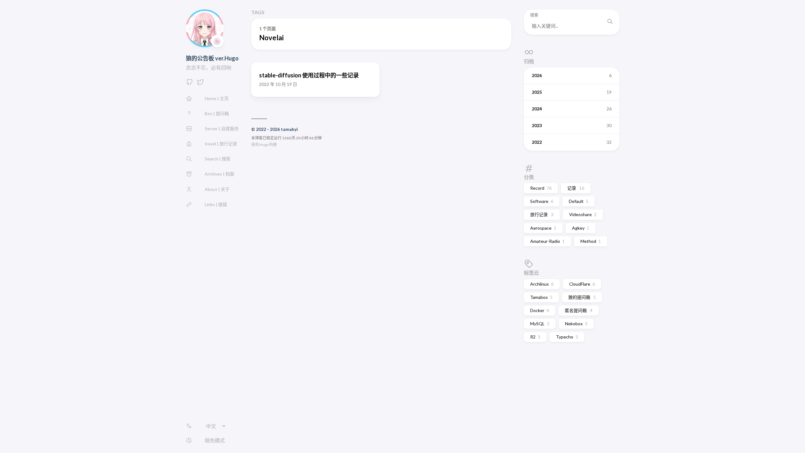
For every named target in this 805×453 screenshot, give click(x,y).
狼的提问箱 (582, 297)
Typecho (567, 336)
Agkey (580, 228)
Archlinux (541, 284)
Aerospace (543, 228)
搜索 (534, 15)
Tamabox (541, 297)
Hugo (264, 144)
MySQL (539, 323)
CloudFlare (582, 284)
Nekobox (576, 323)
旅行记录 (541, 214)
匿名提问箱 (578, 310)
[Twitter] (200, 84)
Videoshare (583, 214)
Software (541, 201)
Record (541, 188)
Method (590, 241)
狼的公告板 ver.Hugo (212, 58)
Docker (539, 310)
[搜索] (610, 22)
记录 (575, 188)
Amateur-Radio (547, 241)
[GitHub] (189, 84)
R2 (535, 336)
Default (578, 201)
